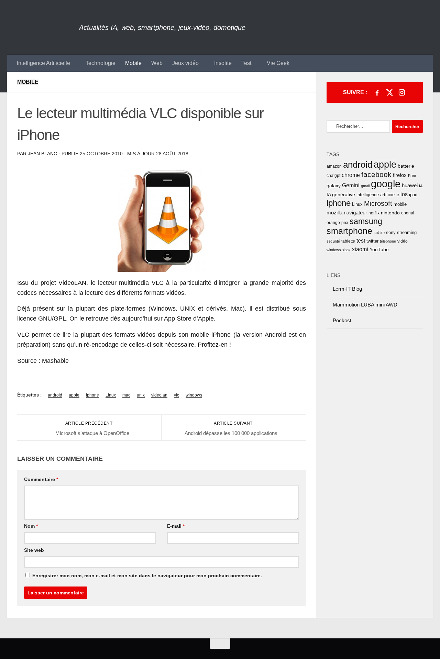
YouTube (379, 249)
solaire (379, 233)
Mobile (133, 63)
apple (74, 395)
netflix (374, 213)
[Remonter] (220, 643)
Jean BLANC (42, 153)
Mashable (55, 360)
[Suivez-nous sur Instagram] (402, 92)
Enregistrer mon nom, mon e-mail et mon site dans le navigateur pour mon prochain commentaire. (147, 575)
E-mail (176, 526)
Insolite (223, 63)
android (55, 395)
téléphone (388, 241)
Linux (111, 395)
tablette (348, 241)
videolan (159, 395)
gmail (365, 186)
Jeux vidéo (185, 63)
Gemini (351, 185)
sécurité (333, 241)
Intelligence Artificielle (43, 63)
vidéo (402, 241)
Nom (31, 526)
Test (246, 63)
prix (344, 222)
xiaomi (360, 249)
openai (407, 213)
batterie (406, 166)
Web (157, 63)
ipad (413, 194)
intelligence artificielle (377, 194)
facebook (376, 174)
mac (126, 395)
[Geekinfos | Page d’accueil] (43, 27)
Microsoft (378, 203)
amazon (334, 166)
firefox (400, 175)
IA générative (341, 194)
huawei (410, 185)
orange (333, 222)
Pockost (342, 320)
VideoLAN (72, 282)
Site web (34, 550)
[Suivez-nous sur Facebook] (377, 92)
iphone (92, 395)
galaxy (334, 185)
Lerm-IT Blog (347, 289)
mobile (400, 204)
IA (420, 186)
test (360, 241)
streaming (407, 232)
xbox (346, 250)
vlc (176, 395)
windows (194, 395)
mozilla (334, 212)
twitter (372, 241)
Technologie (101, 63)
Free (412, 176)
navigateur (355, 212)
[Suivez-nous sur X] (389, 92)
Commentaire (41, 479)
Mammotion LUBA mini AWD (365, 305)
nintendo (390, 212)
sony (391, 232)
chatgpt (333, 175)
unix (141, 395)
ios (404, 194)
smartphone (349, 231)
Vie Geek (278, 63)
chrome (351, 175)
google (385, 183)
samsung (366, 221)
